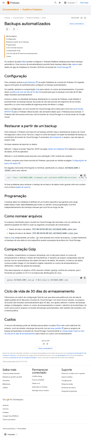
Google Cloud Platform (11, 416)
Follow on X (36, 383)
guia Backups (29, 82)
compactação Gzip (69, 331)
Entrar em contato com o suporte (73, 373)
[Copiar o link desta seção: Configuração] (29, 76)
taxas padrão (55, 328)
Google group (66, 380)
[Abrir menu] (3, 2)
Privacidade (22, 428)
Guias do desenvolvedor (11, 373)
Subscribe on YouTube (39, 387)
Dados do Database (56, 149)
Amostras (6, 380)
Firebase (7, 18)
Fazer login (84, 3)
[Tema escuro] (81, 175)
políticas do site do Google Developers (24, 358)
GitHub (5, 388)
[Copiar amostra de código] (85, 175)
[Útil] (81, 18)
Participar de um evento (40, 390)
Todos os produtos (9, 419)
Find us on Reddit (38, 380)
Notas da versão (67, 384)
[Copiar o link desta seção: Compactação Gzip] (38, 249)
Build (44, 18)
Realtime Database (32, 9)
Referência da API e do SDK (12, 377)
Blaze (24, 62)
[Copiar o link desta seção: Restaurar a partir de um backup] (59, 126)
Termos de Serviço (9, 428)
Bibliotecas (6, 384)
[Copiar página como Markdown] (14, 29)
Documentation (11, 9)
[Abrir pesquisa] (55, 2)
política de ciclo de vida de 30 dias (25, 92)
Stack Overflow (67, 377)
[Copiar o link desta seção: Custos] (18, 319)
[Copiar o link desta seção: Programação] (28, 196)
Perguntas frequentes (69, 391)
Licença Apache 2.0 (62, 355)
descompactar (56, 137)
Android (5, 405)
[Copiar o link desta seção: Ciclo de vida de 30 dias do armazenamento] (76, 291)
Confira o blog (37, 376)
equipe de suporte (22, 187)
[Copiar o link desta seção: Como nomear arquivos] (44, 216)
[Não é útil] (85, 18)
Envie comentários (77, 24)
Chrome (5, 409)
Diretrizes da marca (69, 388)
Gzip (38, 89)
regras (74, 64)
